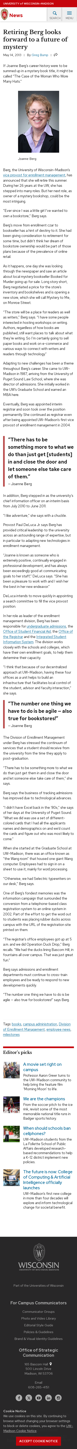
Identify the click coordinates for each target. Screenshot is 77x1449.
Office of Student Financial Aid (27, 631)
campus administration (40, 1024)
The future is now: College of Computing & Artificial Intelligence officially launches (47, 1180)
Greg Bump (40, 55)
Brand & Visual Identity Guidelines (38, 1339)
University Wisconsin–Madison (28, 3)
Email (38, 1382)
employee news (58, 1029)
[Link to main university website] (38, 1257)
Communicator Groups (38, 1312)
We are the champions (44, 1099)
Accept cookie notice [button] (38, 1441)
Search (55, 18)
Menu (69, 18)
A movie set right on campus (42, 1067)
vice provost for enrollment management (34, 175)
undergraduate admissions (46, 626)
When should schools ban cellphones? (47, 1131)
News (15, 15)
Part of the (39, 1286)
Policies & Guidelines (38, 1332)
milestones (11, 1034)
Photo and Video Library (38, 1318)
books (16, 1024)
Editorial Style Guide (38, 1325)
